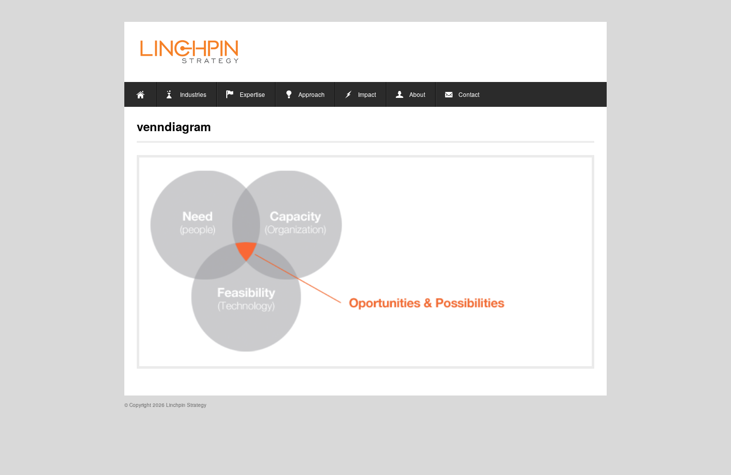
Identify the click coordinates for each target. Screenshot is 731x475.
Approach (311, 94)
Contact (468, 94)
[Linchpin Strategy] (190, 52)
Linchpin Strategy (186, 404)
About (417, 94)
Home (140, 94)
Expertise (252, 94)
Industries (193, 94)
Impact (367, 94)
